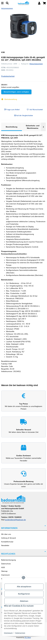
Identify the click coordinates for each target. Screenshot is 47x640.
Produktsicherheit (7, 76)
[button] (39, 3)
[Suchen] (7, 3)
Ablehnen (24, 601)
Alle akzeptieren (24, 586)
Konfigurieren (24, 594)
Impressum (5, 575)
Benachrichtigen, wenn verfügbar (16, 92)
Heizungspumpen (36, 64)
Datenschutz (6, 564)
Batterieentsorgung (8, 560)
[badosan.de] (23, 3)
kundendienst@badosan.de (15, 520)
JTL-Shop (27, 637)
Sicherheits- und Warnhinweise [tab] (32, 127)
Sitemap (4, 571)
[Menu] (2, 3)
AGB (3, 567)
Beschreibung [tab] (11, 127)
